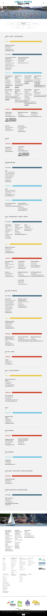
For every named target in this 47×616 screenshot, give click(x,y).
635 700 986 (9, 462)
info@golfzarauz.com (9, 421)
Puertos (21, 581)
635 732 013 (9, 95)
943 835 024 (28, 78)
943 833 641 (9, 548)
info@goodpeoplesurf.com (39, 85)
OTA (12, 568)
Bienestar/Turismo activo (31, 561)
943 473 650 (9, 81)
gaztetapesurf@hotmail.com (23, 62)
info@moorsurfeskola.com (10, 96)
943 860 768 (21, 128)
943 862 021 (9, 481)
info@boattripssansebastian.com (37, 274)
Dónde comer (23, 564)
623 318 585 (9, 268)
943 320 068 (28, 99)
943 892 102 (9, 383)
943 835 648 (18, 82)
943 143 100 (21, 442)
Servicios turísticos (13, 563)
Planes (29, 559)
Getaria (4, 564)
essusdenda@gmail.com (29, 80)
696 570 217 (28, 227)
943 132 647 (9, 193)
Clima (4, 570)
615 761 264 (21, 61)
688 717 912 (18, 99)
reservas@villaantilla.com (10, 384)
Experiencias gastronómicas (23, 563)
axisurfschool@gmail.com (19, 84)
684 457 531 (9, 82)
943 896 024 (9, 61)
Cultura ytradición (5, 579)
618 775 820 (28, 534)
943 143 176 (9, 362)
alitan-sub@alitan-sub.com (10, 194)
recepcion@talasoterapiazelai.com (11, 399)
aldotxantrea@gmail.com (22, 284)
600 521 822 (9, 309)
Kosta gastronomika (23, 561)
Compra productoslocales (22, 566)
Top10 (4, 566)
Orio (4, 560)
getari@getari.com (8, 311)
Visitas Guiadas (31, 563)
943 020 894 (9, 93)
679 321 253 (9, 128)
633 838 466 (18, 81)
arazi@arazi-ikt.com (8, 549)
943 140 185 (9, 178)
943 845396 (21, 115)
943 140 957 (9, 238)
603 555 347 (38, 93)
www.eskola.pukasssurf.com (30, 103)
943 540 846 (18, 97)
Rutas (21, 576)
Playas (21, 580)
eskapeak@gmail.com (9, 502)
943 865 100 (9, 398)
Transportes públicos (13, 570)
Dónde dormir (14, 561)
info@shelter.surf (8, 84)
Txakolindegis (23, 568)
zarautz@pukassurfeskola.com (30, 101)
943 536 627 (38, 82)
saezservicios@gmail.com (23, 208)
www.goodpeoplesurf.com (39, 86)
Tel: (25, 93)
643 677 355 (21, 282)
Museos (29, 565)
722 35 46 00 (34, 115)
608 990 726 (21, 130)
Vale (23, 614)
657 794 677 (9, 47)
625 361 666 (21, 207)
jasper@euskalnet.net (28, 228)
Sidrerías (22, 570)
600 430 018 (21, 265)
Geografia (5, 567)
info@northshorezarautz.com (20, 100)
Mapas (4, 569)
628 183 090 (9, 204)
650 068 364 (38, 84)
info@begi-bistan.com (9, 49)
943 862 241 (9, 342)
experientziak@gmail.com (29, 535)
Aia (3, 561)
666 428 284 (18, 233)
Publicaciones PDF (14, 572)
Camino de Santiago (5, 581)
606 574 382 (9, 115)
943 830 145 (9, 420)
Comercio (30, 564)
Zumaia (4, 565)
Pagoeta (21, 577)
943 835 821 (28, 97)
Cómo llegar (13, 560)
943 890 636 (28, 93)
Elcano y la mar (6, 575)
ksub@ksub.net (8, 180)
